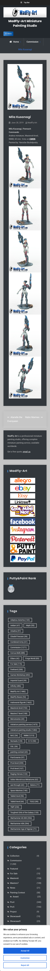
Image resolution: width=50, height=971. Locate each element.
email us (26, 451)
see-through (17, 785)
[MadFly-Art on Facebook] (22, 521)
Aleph (30, 625)
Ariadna (15, 631)
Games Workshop (20, 675)
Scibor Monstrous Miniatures (24, 779)
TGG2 (34, 801)
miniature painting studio (23, 730)
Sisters (35, 785)
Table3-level (17, 801)
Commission (32, 42)
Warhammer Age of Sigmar (23, 829)
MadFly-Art (32, 122)
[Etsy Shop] (22, 496)
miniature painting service (24, 724)
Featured (14, 869)
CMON (32, 139)
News (12, 888)
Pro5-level (16, 768)
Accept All (25, 951)
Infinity (15, 686)
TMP (14, 807)
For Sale (16, 664)
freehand (16, 669)
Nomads (16, 741)
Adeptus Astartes (20, 620)
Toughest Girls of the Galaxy (24, 812)
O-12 (32, 741)
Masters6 (14, 878)
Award (15, 896)
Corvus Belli (17, 653)
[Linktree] (22, 501)
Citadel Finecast (18, 636)
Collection (14, 856)
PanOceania (17, 757)
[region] (25, 948)
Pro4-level (16, 763)
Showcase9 (15, 921)
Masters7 (14, 883)
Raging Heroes (18, 774)
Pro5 (12, 907)
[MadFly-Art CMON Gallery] (22, 511)
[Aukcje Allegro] (22, 480)
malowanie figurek (21, 702)
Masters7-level (18, 713)
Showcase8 (15, 916)
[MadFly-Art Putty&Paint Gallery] (22, 548)
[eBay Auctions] (22, 488)
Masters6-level (18, 708)
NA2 (14, 735)
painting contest (19, 752)
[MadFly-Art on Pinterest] (22, 539)
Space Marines (18, 790)
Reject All (25, 965)
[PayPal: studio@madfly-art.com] (22, 558)
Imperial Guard (18, 680)
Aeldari (15, 625)
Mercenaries (17, 719)
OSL (14, 746)
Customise (25, 958)
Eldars (14, 658)
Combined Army (18, 642)
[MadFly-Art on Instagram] (22, 530)
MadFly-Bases (18, 697)
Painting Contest (17, 892)
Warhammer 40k (19, 823)
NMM (29, 735)
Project (13, 911)
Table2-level (17, 796)
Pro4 (12, 902)
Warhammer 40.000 (21, 818)
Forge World (32, 658)
